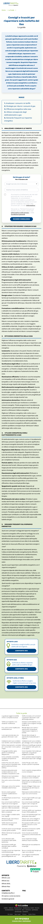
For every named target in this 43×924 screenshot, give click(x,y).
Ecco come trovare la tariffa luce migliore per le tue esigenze (11, 802)
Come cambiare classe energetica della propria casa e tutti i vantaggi (31, 757)
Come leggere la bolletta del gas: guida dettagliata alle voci (11, 855)
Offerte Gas (5, 881)
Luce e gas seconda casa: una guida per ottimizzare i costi (10, 736)
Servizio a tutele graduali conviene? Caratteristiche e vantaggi (9, 793)
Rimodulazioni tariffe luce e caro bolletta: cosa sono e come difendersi (31, 824)
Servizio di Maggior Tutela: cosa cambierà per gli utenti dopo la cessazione (31, 787)
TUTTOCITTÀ (18, 909)
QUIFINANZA (35, 909)
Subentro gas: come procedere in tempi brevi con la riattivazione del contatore (31, 782)
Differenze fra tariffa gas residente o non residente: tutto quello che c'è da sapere (31, 746)
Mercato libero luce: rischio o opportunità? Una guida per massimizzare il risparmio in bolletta (30, 730)
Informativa (30, 205)
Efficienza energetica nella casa (17, 109)
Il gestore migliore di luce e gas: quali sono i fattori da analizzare (11, 807)
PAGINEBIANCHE (9, 909)
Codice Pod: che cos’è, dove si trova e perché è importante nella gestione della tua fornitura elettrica (11, 765)
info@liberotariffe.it (8, 893)
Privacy (24, 914)
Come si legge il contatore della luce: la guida (11, 815)
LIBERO (6, 908)
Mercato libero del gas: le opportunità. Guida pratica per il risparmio (31, 736)
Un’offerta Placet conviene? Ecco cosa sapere (11, 798)
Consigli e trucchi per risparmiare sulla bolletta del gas (11, 851)
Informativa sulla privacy (20, 213)
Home (4, 10)
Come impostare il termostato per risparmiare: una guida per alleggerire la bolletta (31, 752)
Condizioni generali (18, 214)
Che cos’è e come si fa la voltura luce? (11, 781)
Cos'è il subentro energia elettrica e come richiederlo (31, 771)
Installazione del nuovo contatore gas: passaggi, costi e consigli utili (31, 741)
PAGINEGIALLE (18, 908)
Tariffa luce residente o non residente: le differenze (9, 722)
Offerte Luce (6, 878)
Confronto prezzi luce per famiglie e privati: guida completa (11, 829)
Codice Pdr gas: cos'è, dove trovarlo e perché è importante (30, 763)
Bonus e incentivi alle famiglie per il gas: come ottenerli (31, 851)
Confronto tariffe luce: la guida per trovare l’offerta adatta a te (31, 811)
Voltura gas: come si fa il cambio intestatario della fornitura (11, 787)
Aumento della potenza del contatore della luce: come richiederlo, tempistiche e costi (10, 772)
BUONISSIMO (18, 911)
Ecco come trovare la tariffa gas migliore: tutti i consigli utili (31, 802)
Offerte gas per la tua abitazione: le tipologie (31, 845)
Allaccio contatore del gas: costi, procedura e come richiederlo (31, 777)
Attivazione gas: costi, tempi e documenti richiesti (10, 819)
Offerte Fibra (6, 886)
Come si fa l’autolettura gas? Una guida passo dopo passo (31, 815)
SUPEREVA (25, 911)
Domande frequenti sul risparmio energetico (18, 119)
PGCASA (37, 908)
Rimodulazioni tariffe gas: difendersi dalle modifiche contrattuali (9, 846)
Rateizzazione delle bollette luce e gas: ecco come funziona (31, 792)
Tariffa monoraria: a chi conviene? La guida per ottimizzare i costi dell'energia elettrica (31, 717)
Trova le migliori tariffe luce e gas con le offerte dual (31, 798)
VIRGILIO (11, 908)
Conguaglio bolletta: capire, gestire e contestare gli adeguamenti (9, 752)
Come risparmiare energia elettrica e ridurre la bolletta (29, 839)
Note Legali (17, 914)
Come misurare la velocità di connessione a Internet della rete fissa (31, 834)
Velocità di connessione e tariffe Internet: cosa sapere (31, 829)
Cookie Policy (31, 914)
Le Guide (11, 10)
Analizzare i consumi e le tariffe (17, 103)
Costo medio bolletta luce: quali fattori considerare (11, 811)
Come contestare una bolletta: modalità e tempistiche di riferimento (10, 758)
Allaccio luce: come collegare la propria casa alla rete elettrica (31, 819)
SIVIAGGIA (28, 909)
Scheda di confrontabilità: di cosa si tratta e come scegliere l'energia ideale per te (31, 723)
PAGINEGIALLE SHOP (28, 908)
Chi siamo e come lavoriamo (11, 896)
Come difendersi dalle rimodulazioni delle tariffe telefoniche (9, 840)
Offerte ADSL (6, 884)
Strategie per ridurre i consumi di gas (19, 106)
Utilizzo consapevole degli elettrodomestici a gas (15, 113)
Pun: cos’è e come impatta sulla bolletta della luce (11, 728)
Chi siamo (10, 914)
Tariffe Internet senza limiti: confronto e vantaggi (9, 823)
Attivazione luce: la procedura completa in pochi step (10, 777)
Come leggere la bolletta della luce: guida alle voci (30, 855)
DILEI (23, 909)
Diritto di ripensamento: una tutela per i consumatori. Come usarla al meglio (11, 746)
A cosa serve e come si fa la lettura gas (30, 807)
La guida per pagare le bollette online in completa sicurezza (10, 716)
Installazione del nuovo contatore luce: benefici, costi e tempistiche (11, 741)
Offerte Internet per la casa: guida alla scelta (11, 833)
